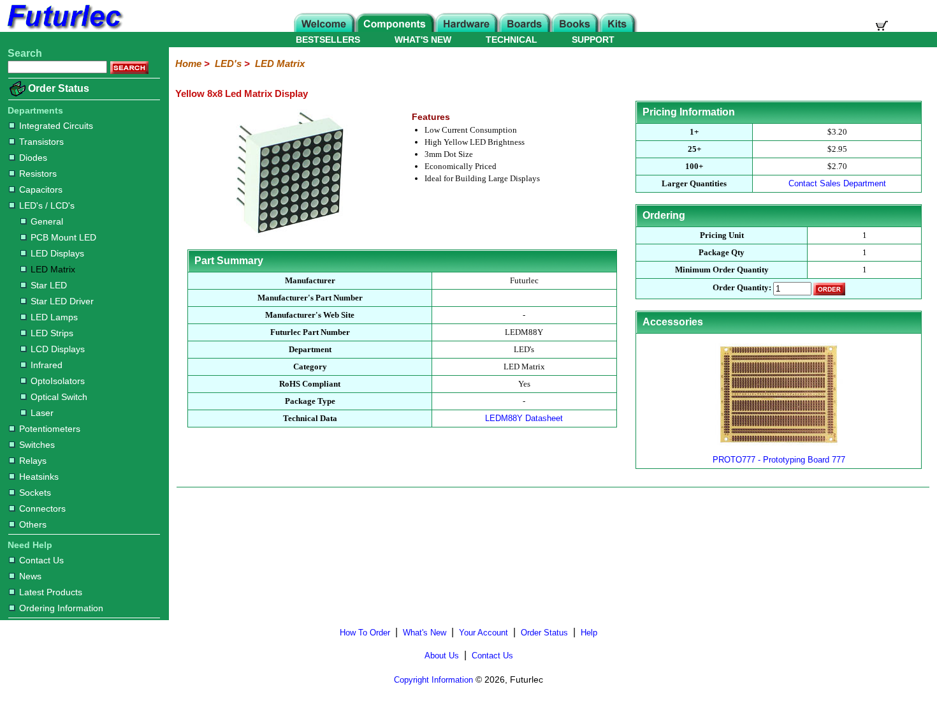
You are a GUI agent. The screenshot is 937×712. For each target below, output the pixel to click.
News (30, 576)
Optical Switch (59, 397)
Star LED (49, 285)
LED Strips (52, 333)
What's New (424, 632)
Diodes (33, 157)
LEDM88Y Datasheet (524, 418)
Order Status (58, 88)
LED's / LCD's (47, 205)
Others (33, 524)
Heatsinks (39, 476)
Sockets (35, 492)
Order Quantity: (742, 288)
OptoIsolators (58, 381)
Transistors (41, 142)
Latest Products (50, 592)
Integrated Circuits (56, 126)
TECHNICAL (511, 39)
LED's (228, 63)
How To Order (365, 632)
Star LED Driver (62, 301)
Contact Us (41, 560)
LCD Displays (58, 349)
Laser (42, 413)
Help (589, 632)
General (47, 221)
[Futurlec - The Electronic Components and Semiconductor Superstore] (63, 28)
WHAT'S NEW (423, 39)
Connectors (42, 508)
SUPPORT (593, 39)
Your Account (483, 632)
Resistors (38, 173)
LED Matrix (53, 269)
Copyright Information (433, 680)
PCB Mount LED (63, 237)
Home (188, 63)
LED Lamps (54, 317)
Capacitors (40, 189)
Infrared (46, 365)
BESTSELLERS (328, 39)
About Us (442, 655)
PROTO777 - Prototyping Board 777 (779, 459)
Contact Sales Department (837, 183)
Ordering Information (61, 608)
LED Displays (57, 253)
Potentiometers (49, 429)
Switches (37, 445)
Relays (33, 461)
